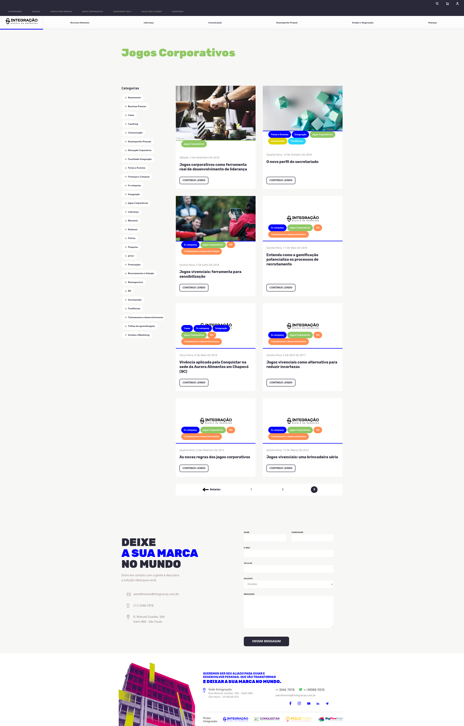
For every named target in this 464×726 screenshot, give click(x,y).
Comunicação (215, 22)
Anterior (215, 489)
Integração (134, 194)
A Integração (15, 11)
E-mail (247, 547)
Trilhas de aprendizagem (141, 326)
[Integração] (21, 23)
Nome (246, 532)
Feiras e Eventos (136, 167)
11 (285, 689)
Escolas (36, 11)
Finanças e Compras (139, 176)
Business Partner (137, 106)
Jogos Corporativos (92, 11)
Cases (131, 115)
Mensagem (249, 594)
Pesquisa (133, 247)
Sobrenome (297, 532)
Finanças (432, 22)
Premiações (134, 264)
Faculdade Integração (140, 159)
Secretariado (135, 299)
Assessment (134, 97)
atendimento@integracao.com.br (296, 695)
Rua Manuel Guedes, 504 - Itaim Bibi (230, 693)
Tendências (134, 308)
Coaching (133, 124)
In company (134, 185)
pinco (131, 255)
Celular (248, 563)
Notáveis (133, 229)
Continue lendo (194, 180)
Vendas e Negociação (363, 22)
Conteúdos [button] (177, 11)
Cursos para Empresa (61, 11)
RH (129, 291)
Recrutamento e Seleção (141, 273)
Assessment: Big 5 (122, 11)
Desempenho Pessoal (286, 22)
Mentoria (133, 220)
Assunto (248, 578)
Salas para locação (151, 11)
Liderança (149, 22)
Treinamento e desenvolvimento (145, 317)
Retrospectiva (135, 282)
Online (131, 238)
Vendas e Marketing (139, 335)
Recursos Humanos (79, 22)
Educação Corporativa (139, 150)
